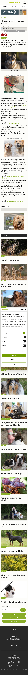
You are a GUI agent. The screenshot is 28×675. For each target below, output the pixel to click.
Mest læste (14, 621)
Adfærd (3, 307)
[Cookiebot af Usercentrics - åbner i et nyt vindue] (20, 309)
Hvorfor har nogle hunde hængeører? (15, 201)
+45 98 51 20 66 (8, 639)
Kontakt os (13, 647)
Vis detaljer (21, 351)
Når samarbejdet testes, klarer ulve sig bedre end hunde (12, 177)
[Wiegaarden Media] (14, 665)
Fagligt (3, 280)
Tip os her (8, 647)
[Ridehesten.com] (14, 658)
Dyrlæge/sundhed (5, 418)
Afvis (14, 364)
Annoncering (19, 647)
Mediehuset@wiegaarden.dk (17, 639)
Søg (23, 610)
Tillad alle (14, 355)
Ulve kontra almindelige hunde (13, 123)
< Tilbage (3, 17)
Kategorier (14, 614)
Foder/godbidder (5, 494)
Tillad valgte (14, 359)
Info (2, 256)
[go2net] (14, 662)
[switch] (24, 337)
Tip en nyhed (14, 618)
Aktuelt (3, 38)
